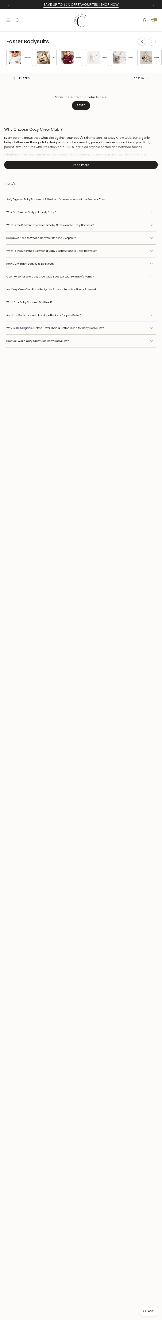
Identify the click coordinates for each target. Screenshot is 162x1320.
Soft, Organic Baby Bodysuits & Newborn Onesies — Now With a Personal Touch (56, 199)
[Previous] (8, 5)
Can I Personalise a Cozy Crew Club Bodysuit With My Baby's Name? (50, 276)
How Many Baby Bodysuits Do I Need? (30, 263)
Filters (24, 78)
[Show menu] (8, 20)
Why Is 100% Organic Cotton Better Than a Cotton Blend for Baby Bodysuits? (55, 328)
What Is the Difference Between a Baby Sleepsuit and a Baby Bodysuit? (51, 251)
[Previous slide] (142, 42)
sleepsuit (117, 155)
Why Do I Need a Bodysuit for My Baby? (31, 212)
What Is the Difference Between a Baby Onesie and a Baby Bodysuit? (50, 225)
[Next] (154, 5)
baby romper (59, 155)
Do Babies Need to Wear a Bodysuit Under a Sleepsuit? (41, 238)
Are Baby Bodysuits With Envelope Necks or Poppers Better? (43, 315)
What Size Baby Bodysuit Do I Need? (29, 302)
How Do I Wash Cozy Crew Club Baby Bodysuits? (37, 341)
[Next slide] (152, 42)
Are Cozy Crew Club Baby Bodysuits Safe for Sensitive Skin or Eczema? (51, 289)
